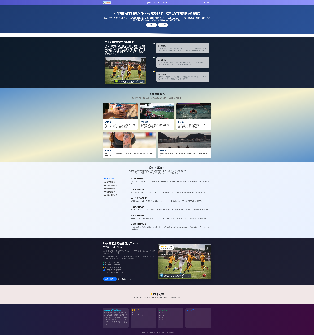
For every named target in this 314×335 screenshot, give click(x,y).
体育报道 (164, 3)
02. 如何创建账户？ (110, 182)
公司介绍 (156, 3)
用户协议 (161, 317)
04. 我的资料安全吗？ (110, 188)
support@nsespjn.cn (139, 315)
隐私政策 (161, 316)
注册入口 (208, 2)
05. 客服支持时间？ (110, 192)
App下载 (149, 3)
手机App (152, 25)
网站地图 (161, 319)
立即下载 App (110, 279)
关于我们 (161, 314)
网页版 (164, 25)
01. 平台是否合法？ (110, 179)
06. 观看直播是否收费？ (111, 195)
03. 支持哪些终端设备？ (111, 185)
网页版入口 (124, 279)
